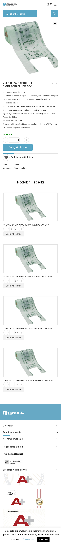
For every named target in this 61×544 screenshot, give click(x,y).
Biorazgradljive (20, 168)
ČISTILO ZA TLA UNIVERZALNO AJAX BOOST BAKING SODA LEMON (56, 83)
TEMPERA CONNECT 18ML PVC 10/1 (52, 83)
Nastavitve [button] (28, 539)
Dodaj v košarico (18, 147)
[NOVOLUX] (10, 4)
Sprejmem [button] (43, 539)
